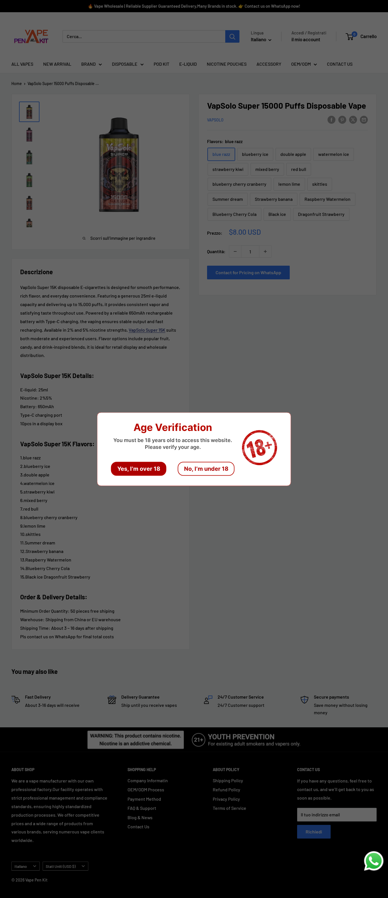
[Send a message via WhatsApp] (373, 861)
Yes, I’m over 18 (138, 468)
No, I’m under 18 (206, 468)
